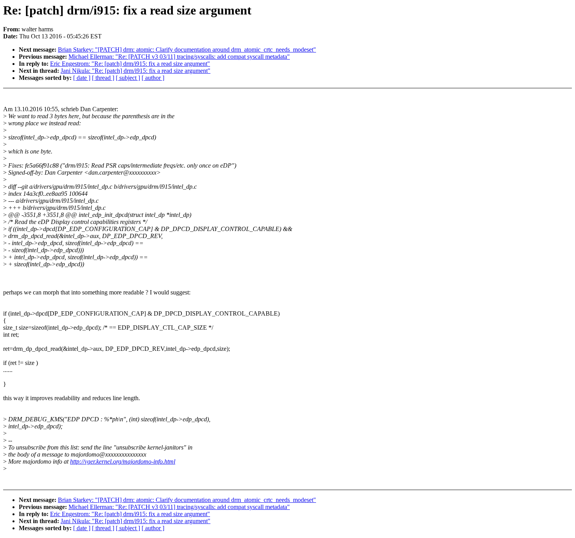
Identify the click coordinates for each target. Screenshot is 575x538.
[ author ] (153, 77)
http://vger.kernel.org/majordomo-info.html (122, 461)
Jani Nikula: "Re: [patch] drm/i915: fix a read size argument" (135, 70)
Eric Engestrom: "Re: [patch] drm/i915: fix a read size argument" (130, 63)
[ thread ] (103, 77)
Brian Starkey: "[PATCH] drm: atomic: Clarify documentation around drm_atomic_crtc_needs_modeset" (187, 49)
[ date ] (81, 77)
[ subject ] (128, 77)
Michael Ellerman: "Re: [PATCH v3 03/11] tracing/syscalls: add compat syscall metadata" (179, 56)
